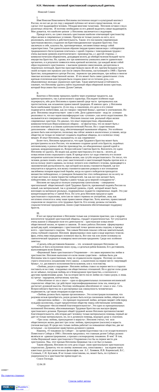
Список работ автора (79, 381)
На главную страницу (12, 375)
